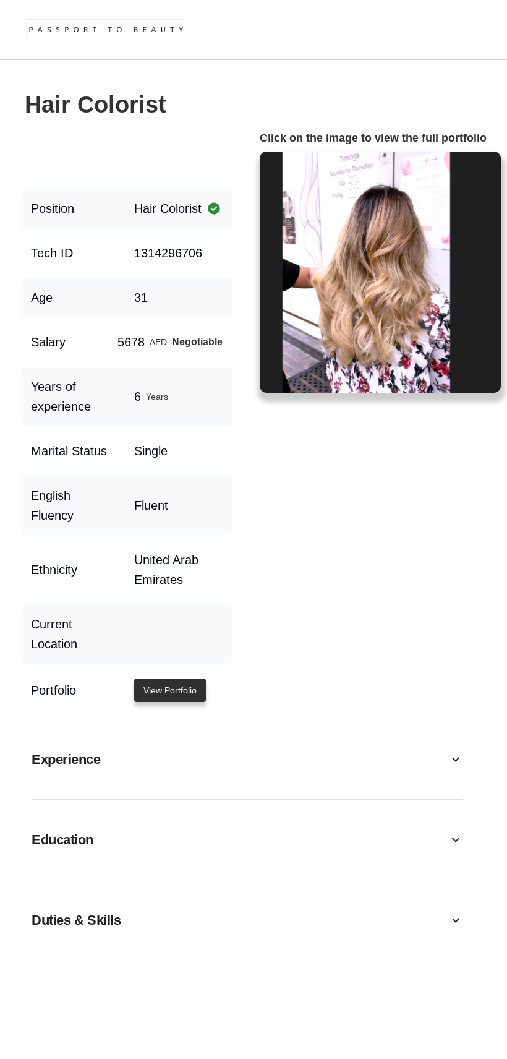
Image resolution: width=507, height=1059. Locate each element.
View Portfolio (170, 690)
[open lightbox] (380, 272)
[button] (247, 759)
